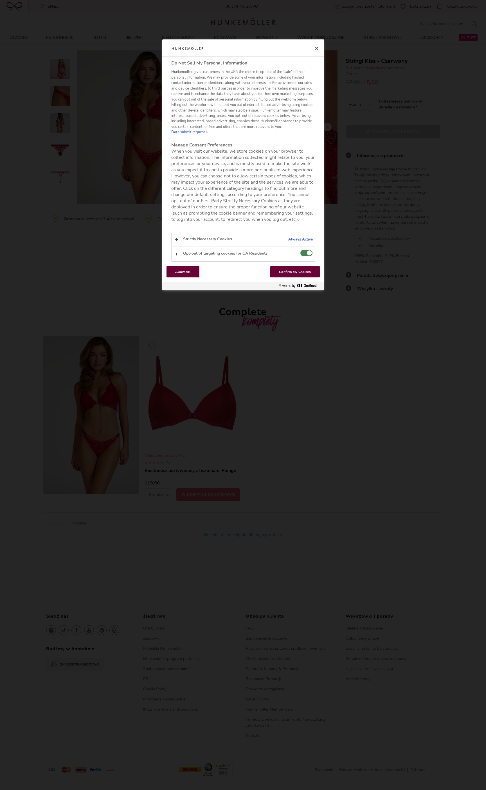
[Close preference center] (316, 48)
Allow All (183, 272)
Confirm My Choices (295, 272)
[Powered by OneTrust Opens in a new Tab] (299, 286)
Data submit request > (189, 132)
